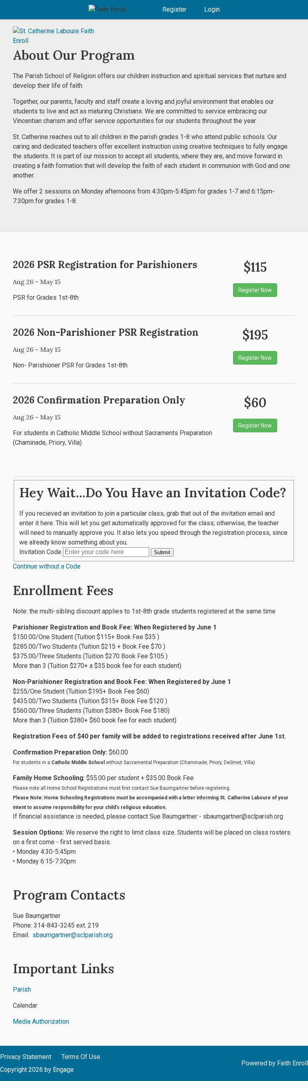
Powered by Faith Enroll (274, 1063)
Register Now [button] (255, 290)
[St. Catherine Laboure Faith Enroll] (61, 36)
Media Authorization (41, 1021)
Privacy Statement (25, 1057)
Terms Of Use (80, 1057)
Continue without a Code (47, 566)
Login (212, 9)
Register (174, 9)
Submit (162, 552)
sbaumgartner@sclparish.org (72, 935)
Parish (22, 989)
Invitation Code (40, 552)
